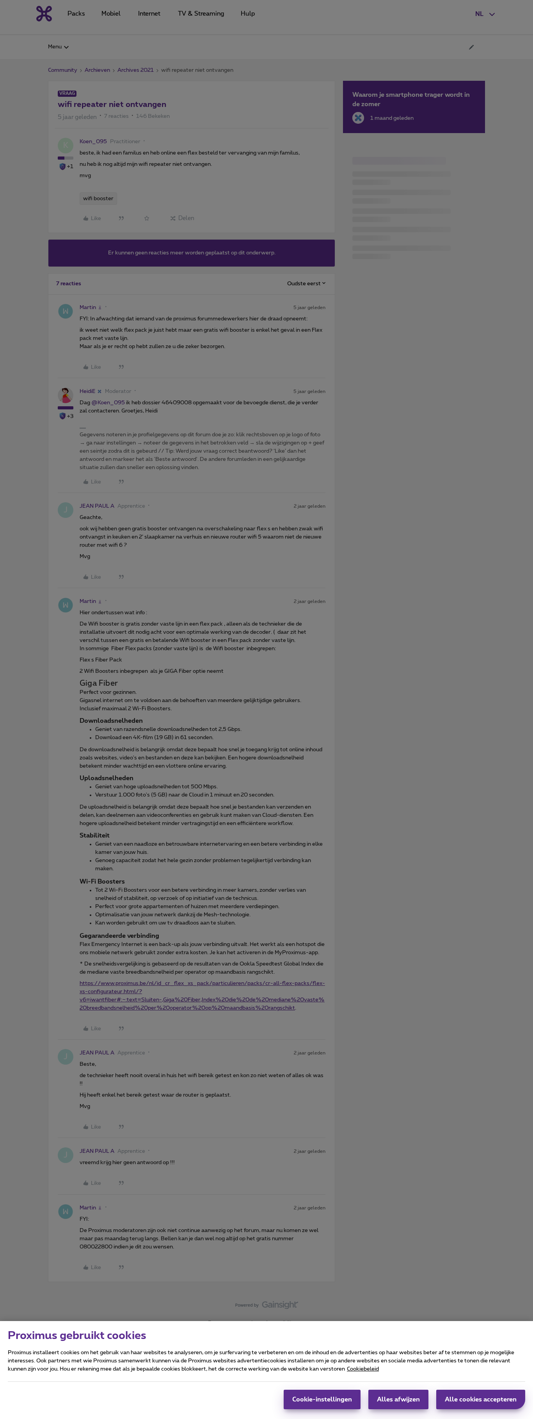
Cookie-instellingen (322, 1399)
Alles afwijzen (398, 1399)
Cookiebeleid (363, 1369)
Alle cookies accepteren (481, 1399)
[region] (266, 1370)
